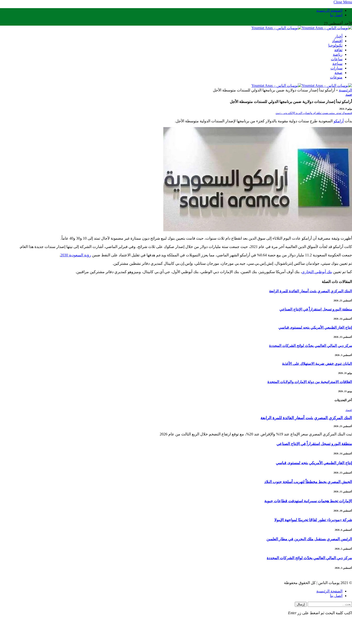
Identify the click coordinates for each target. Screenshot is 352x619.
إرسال (301, 604)
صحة (338, 73)
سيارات (336, 68)
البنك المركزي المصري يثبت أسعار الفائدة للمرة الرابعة (310, 291)
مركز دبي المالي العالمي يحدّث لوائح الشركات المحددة (310, 346)
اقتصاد (337, 41)
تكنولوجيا (335, 45)
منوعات (336, 77)
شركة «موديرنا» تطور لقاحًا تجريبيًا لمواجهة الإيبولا (313, 520)
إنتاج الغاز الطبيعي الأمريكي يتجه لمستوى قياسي (315, 327)
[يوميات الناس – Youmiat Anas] (301, 28)
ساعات (336, 59)
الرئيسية (345, 90)
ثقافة (338, 50)
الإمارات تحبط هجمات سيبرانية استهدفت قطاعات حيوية (308, 501)
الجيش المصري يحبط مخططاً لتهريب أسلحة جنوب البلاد (308, 482)
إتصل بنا (336, 15)
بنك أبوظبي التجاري (317, 272)
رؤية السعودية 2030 (75, 255)
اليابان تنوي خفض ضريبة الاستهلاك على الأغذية (317, 364)
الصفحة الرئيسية (329, 10)
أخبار (338, 36)
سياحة (337, 64)
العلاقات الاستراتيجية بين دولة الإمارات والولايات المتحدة (309, 382)
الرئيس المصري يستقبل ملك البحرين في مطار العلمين (309, 539)
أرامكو (339, 121)
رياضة (337, 54)
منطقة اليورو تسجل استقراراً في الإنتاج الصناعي (315, 309)
